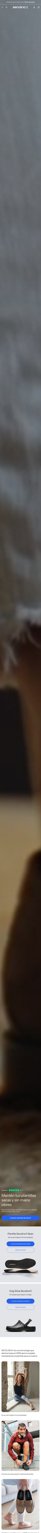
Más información (20, 1250)
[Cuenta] (34, 7)
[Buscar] (6, 7)
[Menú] (2, 7)
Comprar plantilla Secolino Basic (20, 1244)
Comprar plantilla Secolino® (20, 1218)
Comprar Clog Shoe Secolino (21, 1301)
